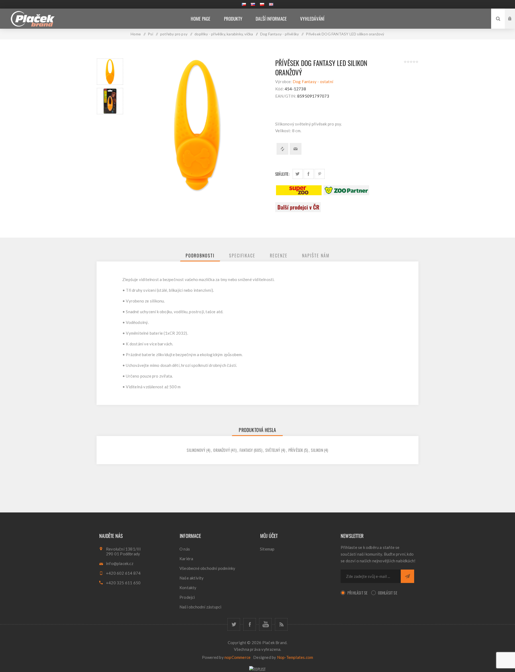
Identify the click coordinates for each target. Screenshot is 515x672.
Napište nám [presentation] (316, 255)
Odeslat (407, 576)
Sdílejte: (282, 174)
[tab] (200, 255)
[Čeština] (244, 4)
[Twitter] (233, 624)
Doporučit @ (295, 149)
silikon (317, 450)
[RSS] (281, 624)
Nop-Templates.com (295, 657)
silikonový (196, 450)
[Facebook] (249, 624)
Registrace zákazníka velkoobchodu (514, 24)
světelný (272, 450)
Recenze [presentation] (279, 255)
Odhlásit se (387, 593)
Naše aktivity (191, 577)
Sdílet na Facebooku (309, 174)
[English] (271, 4)
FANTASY (246, 450)
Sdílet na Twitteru (298, 174)
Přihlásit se (357, 593)
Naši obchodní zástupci (200, 606)
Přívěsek (295, 450)
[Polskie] (262, 4)
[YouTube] (265, 624)
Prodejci (187, 597)
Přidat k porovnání (282, 149)
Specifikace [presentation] (242, 255)
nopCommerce (238, 657)
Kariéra (186, 558)
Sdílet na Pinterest (320, 174)
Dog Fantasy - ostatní (313, 81)
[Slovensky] (253, 4)
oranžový (221, 450)
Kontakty (188, 587)
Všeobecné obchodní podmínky (207, 568)
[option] (110, 71)
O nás (184, 549)
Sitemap (267, 549)
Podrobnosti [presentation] (200, 255)
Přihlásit (514, 14)
